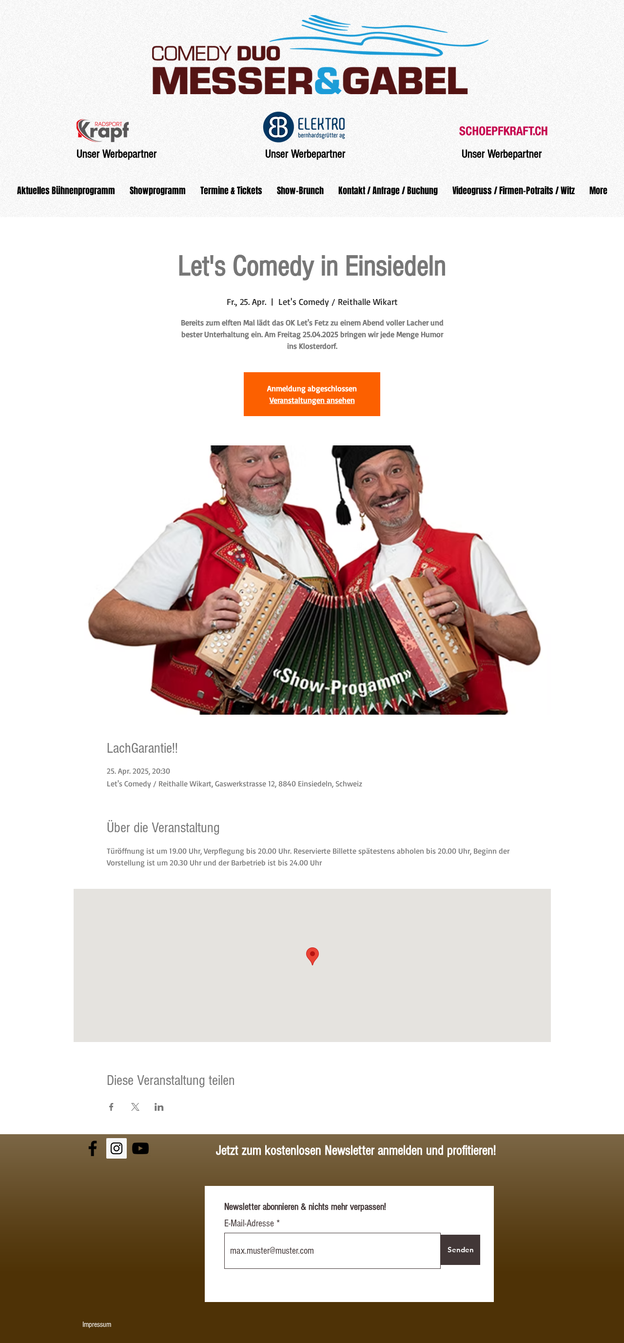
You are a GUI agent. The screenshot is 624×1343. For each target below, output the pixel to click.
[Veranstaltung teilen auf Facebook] (111, 1107)
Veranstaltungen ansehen (312, 400)
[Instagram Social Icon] (116, 1148)
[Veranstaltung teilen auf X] (135, 1107)
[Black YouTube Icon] (140, 1148)
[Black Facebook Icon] (92, 1148)
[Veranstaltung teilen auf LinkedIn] (159, 1107)
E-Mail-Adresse (250, 1223)
